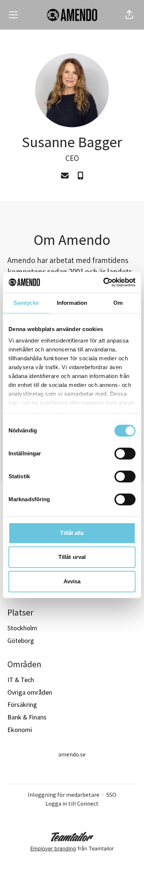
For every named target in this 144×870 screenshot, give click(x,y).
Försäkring (22, 704)
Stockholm (22, 628)
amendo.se (72, 754)
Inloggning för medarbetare (63, 794)
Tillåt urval (72, 557)
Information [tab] (72, 303)
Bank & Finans (27, 717)
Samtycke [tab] (26, 303)
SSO (111, 794)
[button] (129, 14)
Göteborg (20, 640)
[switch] (125, 453)
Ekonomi (19, 729)
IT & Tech (20, 679)
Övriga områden (29, 692)
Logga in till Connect (72, 803)
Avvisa (72, 581)
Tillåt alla (71, 533)
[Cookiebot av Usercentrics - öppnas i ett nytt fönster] (104, 282)
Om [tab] (118, 303)
